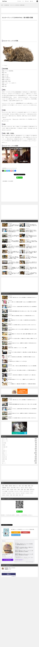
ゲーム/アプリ (9, 493)
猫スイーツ (18, 487)
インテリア (27, 493)
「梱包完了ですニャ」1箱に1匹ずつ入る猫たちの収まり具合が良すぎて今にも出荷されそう (31, 263)
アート (31, 493)
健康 (25, 489)
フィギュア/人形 (10, 491)
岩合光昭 (11, 489)
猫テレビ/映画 (13, 487)
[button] (35, 1)
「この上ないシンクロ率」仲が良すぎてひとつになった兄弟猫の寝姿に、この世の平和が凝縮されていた (31, 273)
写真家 (22, 489)
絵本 (23, 485)
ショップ (31, 491)
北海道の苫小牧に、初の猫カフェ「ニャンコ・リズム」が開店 (17, 347)
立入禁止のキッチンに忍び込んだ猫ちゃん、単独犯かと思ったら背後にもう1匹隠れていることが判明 (31, 241)
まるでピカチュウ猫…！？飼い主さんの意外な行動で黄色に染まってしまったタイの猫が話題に (22, 365)
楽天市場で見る (25, 532)
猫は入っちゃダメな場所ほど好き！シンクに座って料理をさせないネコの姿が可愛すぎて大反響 (13, 252)
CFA (10, 100)
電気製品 (6, 485)
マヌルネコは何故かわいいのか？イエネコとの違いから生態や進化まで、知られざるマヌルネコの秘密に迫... (22, 330)
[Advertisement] (19, 10)
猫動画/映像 (4, 487)
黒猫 (3, 485)
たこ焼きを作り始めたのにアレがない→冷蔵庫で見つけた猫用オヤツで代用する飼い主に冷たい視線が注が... (31, 231)
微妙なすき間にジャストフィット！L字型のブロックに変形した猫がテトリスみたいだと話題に (13, 273)
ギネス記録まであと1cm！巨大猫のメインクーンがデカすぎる (17, 361)
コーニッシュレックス (7, 119)
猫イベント (4, 489)
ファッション (16, 491)
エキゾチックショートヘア (23, 97)
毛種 (3, 81)
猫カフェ (30, 487)
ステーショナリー (26, 491)
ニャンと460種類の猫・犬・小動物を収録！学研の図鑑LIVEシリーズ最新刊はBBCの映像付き (22, 383)
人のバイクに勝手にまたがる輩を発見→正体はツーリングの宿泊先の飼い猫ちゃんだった (13, 241)
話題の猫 (10, 485)
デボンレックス (15, 119)
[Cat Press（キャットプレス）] (4, 1)
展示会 (15, 489)
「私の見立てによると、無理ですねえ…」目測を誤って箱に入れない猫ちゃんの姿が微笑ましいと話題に (13, 257)
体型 (3, 74)
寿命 (3, 76)
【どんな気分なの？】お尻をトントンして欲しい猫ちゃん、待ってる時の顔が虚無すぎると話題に (31, 257)
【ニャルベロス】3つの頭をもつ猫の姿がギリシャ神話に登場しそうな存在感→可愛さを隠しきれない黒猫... (22, 352)
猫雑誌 (26, 485)
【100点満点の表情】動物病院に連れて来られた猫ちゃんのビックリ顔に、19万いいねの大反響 (31, 225)
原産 (3, 70)
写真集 (19, 489)
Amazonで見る (16, 532)
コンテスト (4, 493)
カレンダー (22, 493)
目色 (3, 86)
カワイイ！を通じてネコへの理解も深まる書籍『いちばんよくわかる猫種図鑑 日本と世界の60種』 (22, 302)
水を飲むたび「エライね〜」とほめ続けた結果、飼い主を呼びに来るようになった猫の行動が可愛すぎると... (13, 231)
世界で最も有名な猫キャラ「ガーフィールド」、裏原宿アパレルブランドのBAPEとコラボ (21, 379)
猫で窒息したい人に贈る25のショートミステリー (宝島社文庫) (22, 529)
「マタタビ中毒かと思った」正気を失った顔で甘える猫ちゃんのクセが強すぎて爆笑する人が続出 (13, 263)
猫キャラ (26, 487)
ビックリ (21, 491)
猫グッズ (22, 487)
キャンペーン (18, 493)
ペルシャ (23, 93)
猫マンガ (8, 487)
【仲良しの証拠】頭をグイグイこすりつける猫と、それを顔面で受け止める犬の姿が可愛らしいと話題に (31, 236)
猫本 (32, 485)
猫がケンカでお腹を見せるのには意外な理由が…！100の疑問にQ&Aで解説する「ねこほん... (22, 356)
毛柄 (3, 84)
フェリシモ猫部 (4, 491)
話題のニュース (15, 485)
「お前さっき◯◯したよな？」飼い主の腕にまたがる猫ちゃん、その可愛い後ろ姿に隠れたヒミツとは (13, 247)
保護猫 (28, 489)
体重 (3, 77)
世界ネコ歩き (32, 489)
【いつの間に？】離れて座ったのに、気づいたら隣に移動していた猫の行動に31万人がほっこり (13, 225)
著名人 (20, 485)
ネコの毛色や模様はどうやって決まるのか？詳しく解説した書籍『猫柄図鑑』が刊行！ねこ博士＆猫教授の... (22, 334)
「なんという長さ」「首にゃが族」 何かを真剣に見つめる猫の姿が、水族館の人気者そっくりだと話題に (31, 252)
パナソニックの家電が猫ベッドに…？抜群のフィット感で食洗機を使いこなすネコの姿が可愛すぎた (13, 268)
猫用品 (29, 485)
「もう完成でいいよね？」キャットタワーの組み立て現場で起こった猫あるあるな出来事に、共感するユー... (31, 247)
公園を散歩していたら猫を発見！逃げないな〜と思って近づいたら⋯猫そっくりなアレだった (13, 236)
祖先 (3, 72)
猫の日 (8, 489)
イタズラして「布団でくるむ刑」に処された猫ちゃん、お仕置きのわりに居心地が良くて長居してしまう (31, 268)
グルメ (14, 493)
